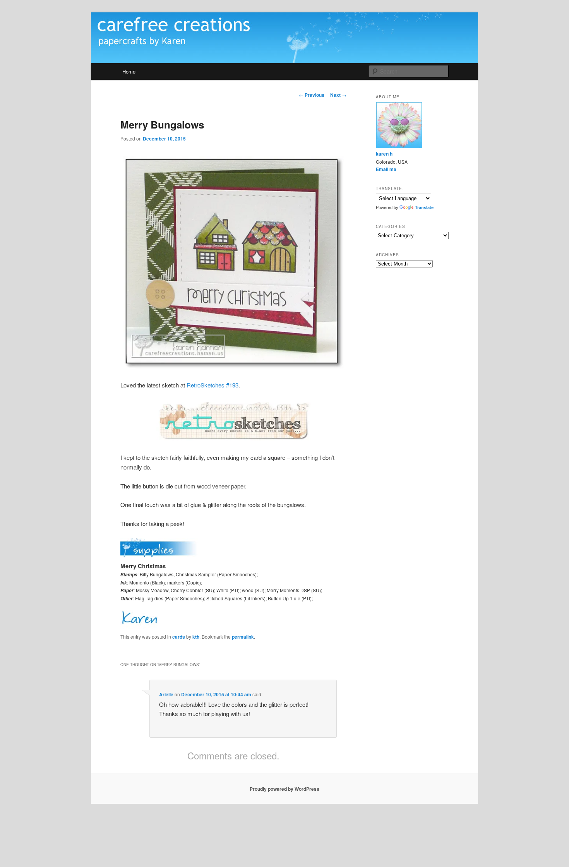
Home (128, 71)
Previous (311, 94)
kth (195, 636)
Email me (386, 169)
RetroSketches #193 (212, 385)
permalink (243, 636)
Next (338, 94)
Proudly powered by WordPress (284, 788)
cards (178, 636)
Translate (424, 207)
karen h (384, 153)
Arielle (166, 694)
